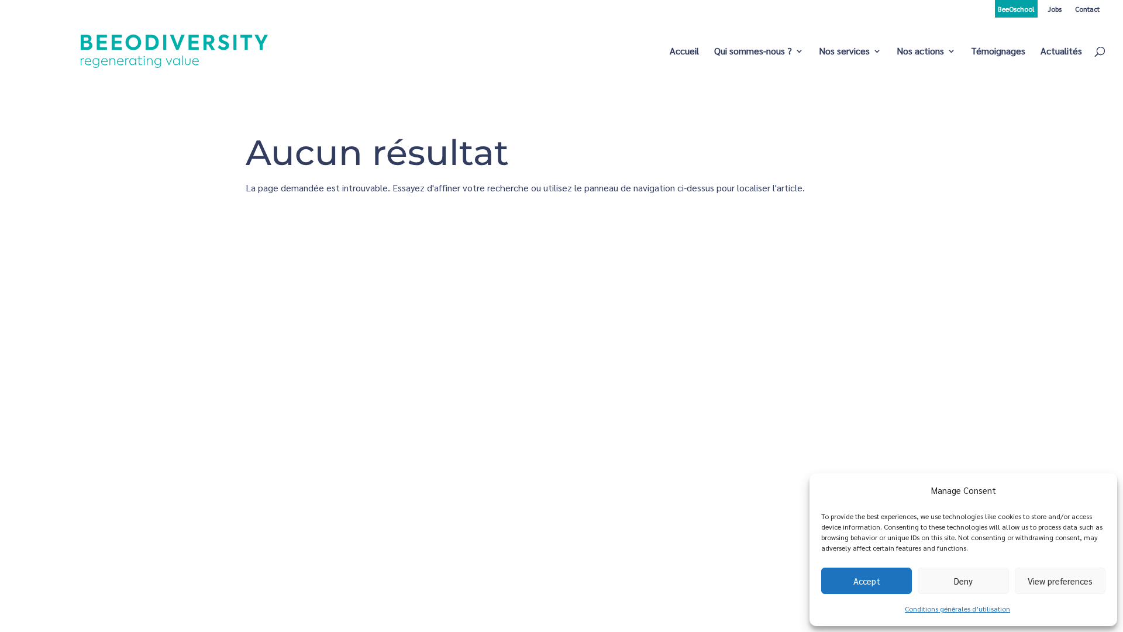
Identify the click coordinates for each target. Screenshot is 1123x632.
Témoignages (998, 52)
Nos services (844, 52)
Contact (1087, 8)
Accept (866, 580)
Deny (963, 580)
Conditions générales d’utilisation (957, 608)
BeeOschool (1016, 8)
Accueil (684, 52)
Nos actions (920, 52)
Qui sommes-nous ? (753, 52)
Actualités (1061, 52)
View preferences (1060, 580)
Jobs (1055, 8)
